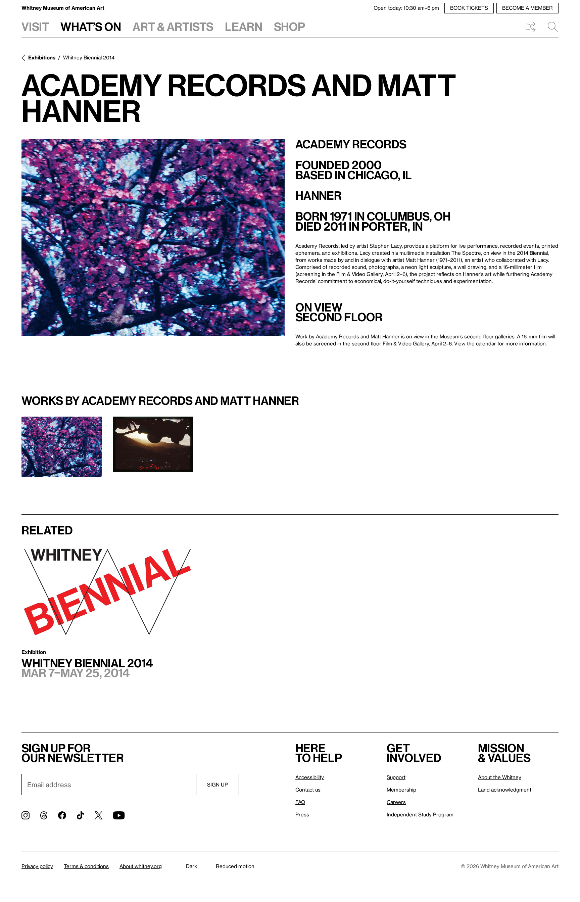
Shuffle (531, 27)
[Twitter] (98, 815)
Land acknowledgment (504, 790)
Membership (401, 790)
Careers (396, 802)
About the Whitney (499, 777)
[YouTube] (119, 815)
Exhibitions (41, 57)
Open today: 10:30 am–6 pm (406, 8)
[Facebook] (62, 815)
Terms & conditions (86, 866)
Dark (191, 866)
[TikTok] (80, 815)
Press (302, 814)
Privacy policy (37, 866)
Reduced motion (235, 866)
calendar (486, 343)
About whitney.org (140, 866)
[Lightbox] (153, 237)
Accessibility (309, 777)
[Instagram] (25, 815)
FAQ (300, 802)
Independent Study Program (420, 814)
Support (396, 777)
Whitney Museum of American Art (62, 8)
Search (550, 27)
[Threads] (44, 815)
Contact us (308, 790)
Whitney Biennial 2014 (88, 57)
